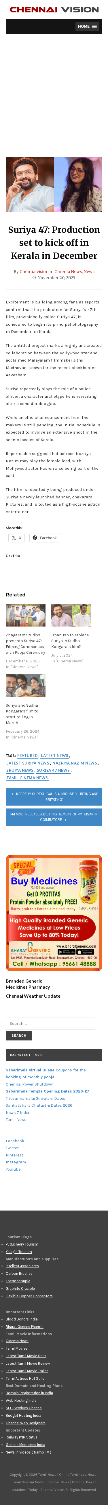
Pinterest (14, 1155)
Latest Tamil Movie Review (28, 1363)
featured (27, 755)
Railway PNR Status (21, 1437)
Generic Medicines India (25, 1445)
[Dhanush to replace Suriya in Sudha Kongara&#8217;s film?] (71, 615)
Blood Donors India (22, 1319)
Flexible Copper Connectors (29, 1296)
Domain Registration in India (29, 1393)
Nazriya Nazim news (74, 763)
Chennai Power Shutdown (30, 1084)
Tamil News (16, 1119)
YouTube (13, 1169)
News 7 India (17, 1112)
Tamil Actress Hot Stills (25, 1378)
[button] (87, 26)
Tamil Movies (17, 1348)
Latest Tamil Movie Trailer (27, 1371)
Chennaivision (34, 271)
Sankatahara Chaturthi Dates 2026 (39, 1105)
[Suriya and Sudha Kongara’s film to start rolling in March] (26, 685)
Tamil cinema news (27, 777)
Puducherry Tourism (22, 1244)
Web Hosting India (21, 1400)
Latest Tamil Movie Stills (26, 1356)
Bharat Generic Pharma (24, 1327)
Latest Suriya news (27, 763)
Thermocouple (18, 1281)
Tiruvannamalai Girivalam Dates (35, 1098)
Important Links (26, 1055)
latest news (55, 755)
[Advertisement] (54, 100)
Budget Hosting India (23, 1415)
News (89, 271)
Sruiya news (20, 770)
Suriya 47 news (53, 770)
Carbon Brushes (19, 1273)
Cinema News (68, 271)
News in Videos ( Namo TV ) (28, 1452)
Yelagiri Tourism (19, 1252)
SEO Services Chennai (24, 1408)
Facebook (15, 1141)
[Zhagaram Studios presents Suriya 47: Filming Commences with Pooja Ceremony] (26, 615)
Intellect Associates (22, 1266)
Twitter (12, 1147)
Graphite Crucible (20, 1288)
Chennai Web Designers (26, 1423)
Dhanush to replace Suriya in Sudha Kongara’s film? (70, 641)
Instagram (16, 1162)
